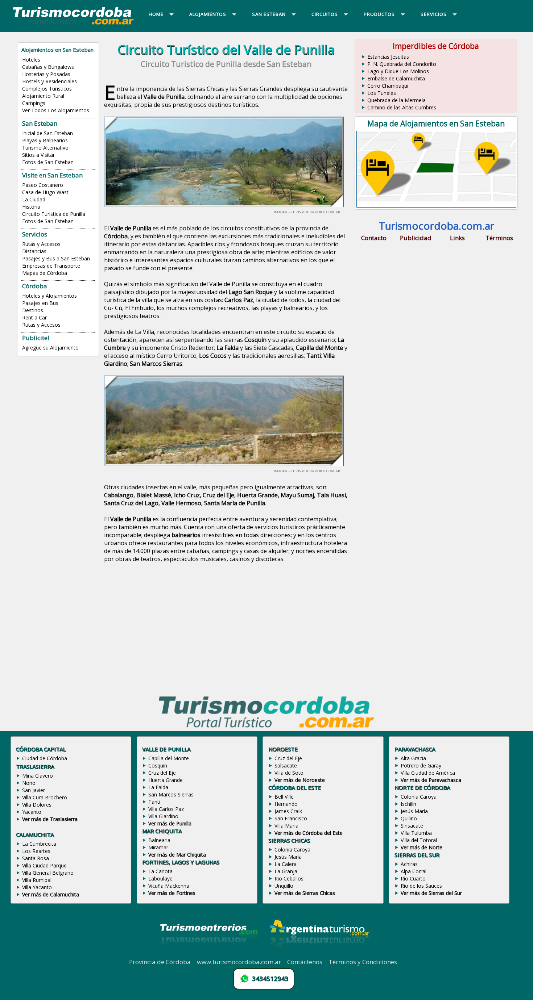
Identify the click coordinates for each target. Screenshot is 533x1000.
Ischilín (408, 803)
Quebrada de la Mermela (396, 100)
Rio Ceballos (288, 878)
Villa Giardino (163, 816)
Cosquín (157, 765)
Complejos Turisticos (47, 88)
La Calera (285, 864)
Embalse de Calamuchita (396, 78)
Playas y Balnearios (45, 140)
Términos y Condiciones (363, 962)
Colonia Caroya (292, 849)
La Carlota (160, 871)
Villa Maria (286, 825)
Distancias (34, 251)
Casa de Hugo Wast (45, 192)
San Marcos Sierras (171, 794)
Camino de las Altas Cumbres (401, 107)
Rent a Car (34, 317)
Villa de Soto (288, 772)
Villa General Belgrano (48, 872)
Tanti (154, 801)
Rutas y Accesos (41, 243)
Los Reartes (36, 851)
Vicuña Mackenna (168, 885)
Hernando (286, 803)
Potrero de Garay (421, 765)
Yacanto (31, 811)
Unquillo (283, 885)
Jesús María (288, 856)
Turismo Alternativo (45, 147)
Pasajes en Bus (40, 303)
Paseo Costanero (42, 184)
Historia (31, 206)
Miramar (158, 847)
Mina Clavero (37, 775)
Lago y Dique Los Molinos (398, 71)
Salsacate (285, 765)
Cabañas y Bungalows (48, 66)
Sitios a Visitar (38, 154)
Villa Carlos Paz (166, 809)
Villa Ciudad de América (428, 772)
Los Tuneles (381, 92)
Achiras (409, 864)
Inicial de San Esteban (47, 133)
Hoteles (31, 59)
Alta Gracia (413, 758)
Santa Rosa (35, 858)
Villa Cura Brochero (44, 797)
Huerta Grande (165, 780)
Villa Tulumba (416, 832)
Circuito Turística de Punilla (53, 213)
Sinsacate (412, 825)
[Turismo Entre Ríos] (208, 954)
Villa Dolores (36, 804)
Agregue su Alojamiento (50, 347)
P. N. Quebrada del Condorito (401, 63)
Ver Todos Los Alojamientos (55, 110)
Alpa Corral (413, 871)
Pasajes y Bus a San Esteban (56, 258)
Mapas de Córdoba (44, 272)
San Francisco (290, 818)
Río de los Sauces (421, 885)
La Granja (285, 871)
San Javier (33, 790)
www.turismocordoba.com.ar (239, 962)
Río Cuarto (413, 878)
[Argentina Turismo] (319, 954)
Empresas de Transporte (51, 265)
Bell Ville (284, 796)
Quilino (409, 818)
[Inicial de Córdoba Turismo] (74, 24)
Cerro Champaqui (387, 85)
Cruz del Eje (162, 772)
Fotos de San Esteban (48, 162)
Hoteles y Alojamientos (49, 295)
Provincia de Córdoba (160, 962)
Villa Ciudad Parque (44, 865)
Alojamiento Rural (43, 95)
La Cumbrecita (39, 843)
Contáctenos (304, 962)
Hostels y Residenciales (49, 81)
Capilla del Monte (168, 758)
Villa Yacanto (37, 887)
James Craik (288, 811)
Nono (29, 782)
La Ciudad (33, 199)
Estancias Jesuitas (388, 56)
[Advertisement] (226, 629)
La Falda (158, 787)
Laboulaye (160, 878)
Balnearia (159, 840)
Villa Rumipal (36, 879)
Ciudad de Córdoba (44, 758)
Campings (33, 103)
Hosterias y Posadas (46, 74)
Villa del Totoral (419, 840)
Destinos (32, 310)
